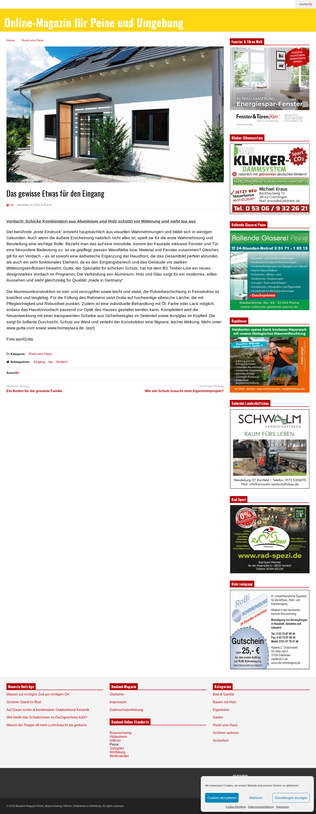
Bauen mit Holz (224, 702)
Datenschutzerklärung (261, 806)
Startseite (117, 694)
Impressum (282, 806)
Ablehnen (255, 798)
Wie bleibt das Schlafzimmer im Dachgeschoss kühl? (46, 717)
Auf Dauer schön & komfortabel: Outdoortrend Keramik (47, 710)
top (50, 362)
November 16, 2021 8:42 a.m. (34, 205)
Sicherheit (220, 740)
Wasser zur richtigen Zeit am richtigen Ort (37, 694)
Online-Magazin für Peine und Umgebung (93, 22)
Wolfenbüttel (119, 756)
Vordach (61, 362)
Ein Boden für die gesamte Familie (34, 391)
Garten (218, 717)
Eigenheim (221, 710)
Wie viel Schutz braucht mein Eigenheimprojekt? (184, 391)
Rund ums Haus (40, 354)
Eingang (39, 362)
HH (11, 205)
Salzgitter (117, 748)
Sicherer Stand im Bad (23, 702)
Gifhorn (115, 740)
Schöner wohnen (226, 733)
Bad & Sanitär (223, 694)
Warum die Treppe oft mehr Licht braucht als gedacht (46, 725)
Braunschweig (121, 733)
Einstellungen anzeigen (291, 798)
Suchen (304, 4)
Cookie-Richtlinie (236, 806)
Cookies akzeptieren (221, 798)
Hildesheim (118, 736)
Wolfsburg (117, 752)
